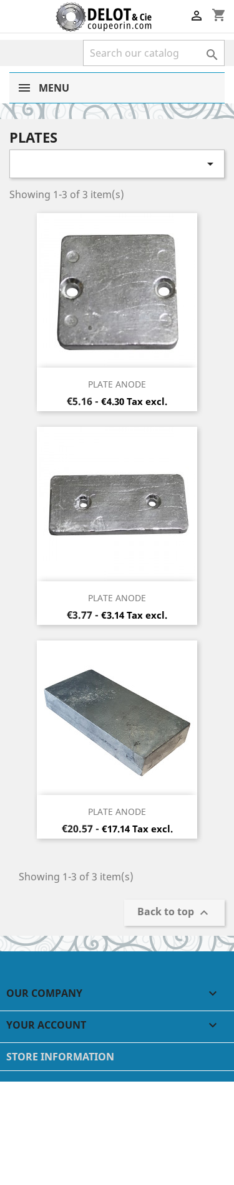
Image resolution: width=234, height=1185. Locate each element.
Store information (60, 1057)
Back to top (174, 912)
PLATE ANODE (117, 384)
